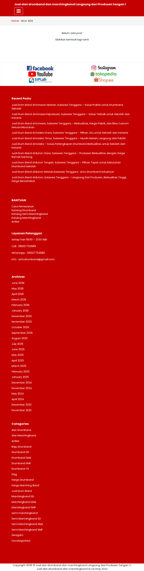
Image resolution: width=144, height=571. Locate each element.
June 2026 (18, 283)
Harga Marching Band (25, 485)
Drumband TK (20, 468)
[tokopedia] (104, 74)
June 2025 (18, 349)
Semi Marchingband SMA (27, 524)
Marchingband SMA (24, 502)
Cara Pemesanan (23, 206)
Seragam (17, 535)
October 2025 (20, 327)
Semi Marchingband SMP (27, 529)
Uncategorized (21, 540)
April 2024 (18, 399)
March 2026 (19, 299)
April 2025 (18, 360)
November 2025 (22, 321)
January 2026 (20, 310)
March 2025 (19, 366)
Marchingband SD (23, 496)
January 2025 (20, 377)
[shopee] (104, 80)
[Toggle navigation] (18, 11)
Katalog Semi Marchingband (30, 214)
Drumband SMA (21, 457)
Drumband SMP (21, 463)
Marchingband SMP (24, 507)
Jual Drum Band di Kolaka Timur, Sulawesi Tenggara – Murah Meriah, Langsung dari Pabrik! (69, 138)
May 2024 (18, 393)
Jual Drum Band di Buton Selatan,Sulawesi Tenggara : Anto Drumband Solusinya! (63, 172)
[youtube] (40, 74)
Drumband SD (20, 452)
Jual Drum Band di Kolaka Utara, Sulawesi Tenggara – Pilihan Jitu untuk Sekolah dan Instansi (70, 132)
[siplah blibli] (40, 80)
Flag (14, 474)
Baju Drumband (21, 446)
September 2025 (22, 333)
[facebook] (40, 68)
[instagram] (104, 68)
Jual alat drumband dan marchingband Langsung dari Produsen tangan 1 (70, 4)
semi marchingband (25, 513)
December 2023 (21, 404)
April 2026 (18, 294)
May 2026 (18, 288)
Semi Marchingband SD (26, 518)
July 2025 (17, 344)
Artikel (15, 221)
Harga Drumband (23, 480)
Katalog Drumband (24, 210)
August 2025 (20, 338)
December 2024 (22, 382)
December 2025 (22, 316)
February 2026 (20, 305)
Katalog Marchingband (26, 218)
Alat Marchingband (24, 435)
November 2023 (21, 410)
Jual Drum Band (22, 491)
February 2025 (21, 371)
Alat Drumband (21, 430)
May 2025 (18, 355)
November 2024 (22, 388)
